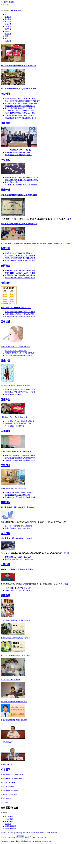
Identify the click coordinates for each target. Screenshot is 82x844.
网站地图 (39, 833)
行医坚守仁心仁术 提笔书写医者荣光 (18, 588)
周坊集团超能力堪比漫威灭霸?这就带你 (17, 507)
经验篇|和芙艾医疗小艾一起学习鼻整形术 (19, 353)
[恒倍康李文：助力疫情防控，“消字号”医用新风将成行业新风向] (8, 549)
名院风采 (5, 502)
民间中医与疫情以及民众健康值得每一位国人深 (21, 177)
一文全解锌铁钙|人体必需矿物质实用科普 (19, 421)
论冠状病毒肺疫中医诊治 (13, 394)
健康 (12, 10)
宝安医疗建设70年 (11, 182)
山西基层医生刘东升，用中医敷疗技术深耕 (20, 390)
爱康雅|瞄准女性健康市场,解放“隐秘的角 (19, 492)
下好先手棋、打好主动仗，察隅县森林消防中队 (21, 180)
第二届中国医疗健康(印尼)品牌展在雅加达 (18, 88)
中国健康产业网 (10, 829)
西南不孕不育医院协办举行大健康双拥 (18, 526)
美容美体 (8, 34)
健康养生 (5, 399)
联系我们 (11, 833)
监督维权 (8, 24)
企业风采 (5, 533)
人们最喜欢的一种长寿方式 (14, 426)
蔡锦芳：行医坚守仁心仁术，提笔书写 (18, 590)
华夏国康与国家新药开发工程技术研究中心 (20, 115)
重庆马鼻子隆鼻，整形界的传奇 (16, 351)
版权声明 (25, 833)
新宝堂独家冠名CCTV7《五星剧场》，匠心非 (20, 118)
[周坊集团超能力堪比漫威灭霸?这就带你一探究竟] (8, 518)
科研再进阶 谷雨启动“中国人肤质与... (18, 150)
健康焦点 (8, 19)
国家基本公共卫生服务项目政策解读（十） (20, 253)
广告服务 (32, 833)
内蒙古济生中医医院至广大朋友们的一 (18, 528)
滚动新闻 (8, 17)
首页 (6, 14)
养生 (6, 38)
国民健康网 (9, 819)
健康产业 (8, 29)
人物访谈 (5, 564)
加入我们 (18, 833)
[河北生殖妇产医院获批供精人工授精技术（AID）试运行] (13, 239)
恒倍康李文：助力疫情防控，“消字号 (16, 538)
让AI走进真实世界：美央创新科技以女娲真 (20, 111)
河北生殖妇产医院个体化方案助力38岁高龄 (20, 113)
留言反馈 (46, 833)
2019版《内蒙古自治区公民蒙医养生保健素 (20, 256)
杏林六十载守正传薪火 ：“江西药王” (18, 557)
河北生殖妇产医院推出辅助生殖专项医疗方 (20, 108)
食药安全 (8, 26)
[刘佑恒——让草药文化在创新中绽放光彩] (8, 580)
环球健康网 (9, 821)
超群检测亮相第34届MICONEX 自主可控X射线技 (22, 101)
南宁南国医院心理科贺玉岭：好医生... (18, 155)
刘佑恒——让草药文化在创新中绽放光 (17, 569)
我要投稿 (53, 833)
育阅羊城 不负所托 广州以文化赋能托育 (19, 559)
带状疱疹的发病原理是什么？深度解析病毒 (20, 317)
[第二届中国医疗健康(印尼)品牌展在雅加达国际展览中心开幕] (13, 84)
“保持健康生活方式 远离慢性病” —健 (18, 424)
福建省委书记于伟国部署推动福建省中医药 (20, 260)
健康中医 (5, 360)
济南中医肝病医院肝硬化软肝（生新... (18, 152)
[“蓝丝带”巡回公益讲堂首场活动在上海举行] (19, 146)
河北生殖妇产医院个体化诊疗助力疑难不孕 (20, 106)
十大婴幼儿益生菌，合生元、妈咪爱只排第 (20, 497)
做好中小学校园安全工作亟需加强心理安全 (20, 455)
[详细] (69, 219)
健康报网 (8, 824)
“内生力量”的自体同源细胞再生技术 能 (18, 355)
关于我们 (4, 833)
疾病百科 (8, 31)
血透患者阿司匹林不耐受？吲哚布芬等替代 (20, 312)
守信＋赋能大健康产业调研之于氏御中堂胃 (19, 195)
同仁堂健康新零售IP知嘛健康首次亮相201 (18, 66)
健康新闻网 (9, 816)
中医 (15, 10)
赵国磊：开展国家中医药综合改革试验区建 (20, 258)
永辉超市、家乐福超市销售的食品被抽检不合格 (21, 185)
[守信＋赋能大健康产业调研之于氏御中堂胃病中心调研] (13, 215)
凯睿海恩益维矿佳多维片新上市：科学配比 (20, 273)
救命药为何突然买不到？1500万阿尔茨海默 (20, 278)
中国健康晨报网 (10, 826)
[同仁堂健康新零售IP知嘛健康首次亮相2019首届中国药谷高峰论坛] (13, 61)
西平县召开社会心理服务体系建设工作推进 (20, 460)
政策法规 (8, 22)
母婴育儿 (5, 465)
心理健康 (8, 41)
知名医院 (5, 769)
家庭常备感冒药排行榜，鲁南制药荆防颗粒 (20, 270)
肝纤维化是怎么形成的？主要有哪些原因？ (20, 314)
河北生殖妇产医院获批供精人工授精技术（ (19, 224)
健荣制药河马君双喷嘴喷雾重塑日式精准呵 (20, 275)
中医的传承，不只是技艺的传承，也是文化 (20, 392)
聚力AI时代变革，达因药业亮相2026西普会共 (21, 103)
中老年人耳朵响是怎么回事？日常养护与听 (20, 98)
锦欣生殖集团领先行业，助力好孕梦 (17, 495)
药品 (19, 10)
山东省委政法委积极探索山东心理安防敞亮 (20, 458)
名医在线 (5, 595)
